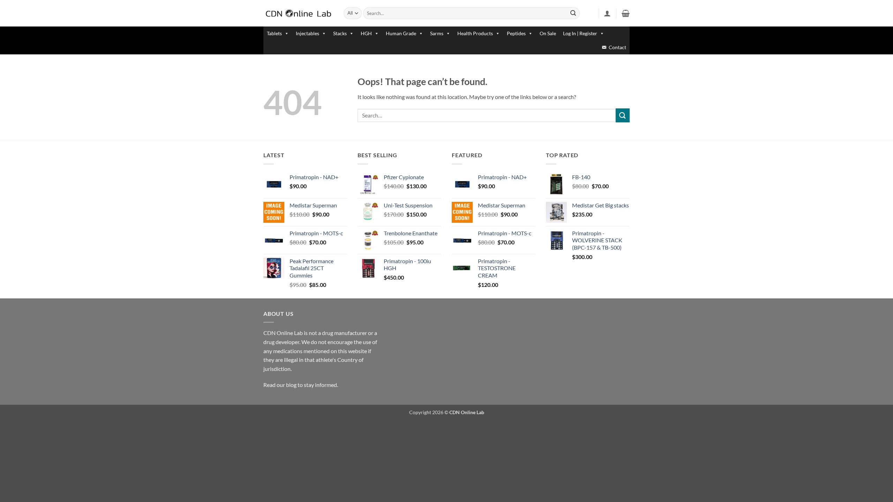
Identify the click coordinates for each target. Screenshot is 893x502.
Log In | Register (580, 33)
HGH (366, 33)
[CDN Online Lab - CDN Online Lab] (298, 13)
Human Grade (401, 33)
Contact (617, 47)
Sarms (436, 33)
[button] (607, 13)
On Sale (548, 33)
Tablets (274, 33)
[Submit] (573, 13)
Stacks (340, 33)
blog (291, 384)
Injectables (307, 33)
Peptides (516, 33)
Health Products (475, 33)
